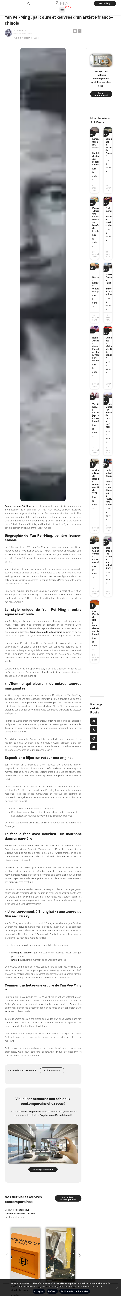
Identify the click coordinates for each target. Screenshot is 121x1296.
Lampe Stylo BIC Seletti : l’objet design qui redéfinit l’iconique (97, 152)
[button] (28, 3)
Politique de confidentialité (74, 1291)
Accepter (38, 1291)
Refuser (52, 1291)
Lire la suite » (94, 174)
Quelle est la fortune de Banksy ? (109, 147)
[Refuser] (117, 1287)
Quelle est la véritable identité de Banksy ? (110, 347)
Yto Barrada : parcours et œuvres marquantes (98, 283)
